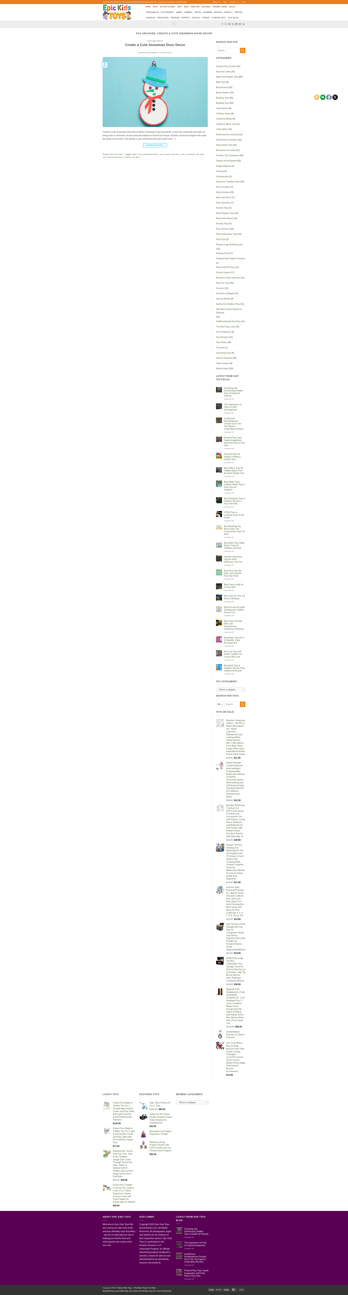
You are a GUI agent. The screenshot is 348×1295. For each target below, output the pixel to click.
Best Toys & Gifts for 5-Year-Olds (233, 585)
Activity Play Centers (226, 66)
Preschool (163, 18)
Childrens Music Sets (226, 124)
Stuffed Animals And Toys (228, 321)
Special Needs (223, 299)
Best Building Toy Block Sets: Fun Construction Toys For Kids (234, 530)
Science (220, 288)
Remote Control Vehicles (228, 278)
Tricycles (220, 347)
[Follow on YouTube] (240, 24)
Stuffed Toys (219, 18)
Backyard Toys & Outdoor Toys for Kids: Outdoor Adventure (234, 668)
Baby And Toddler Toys (227, 77)
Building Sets (222, 98)
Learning (207, 12)
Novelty (228, 12)
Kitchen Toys (222, 208)
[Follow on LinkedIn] (236, 24)
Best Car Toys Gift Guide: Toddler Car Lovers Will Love (233, 654)
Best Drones (222, 87)
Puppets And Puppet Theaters (230, 258)
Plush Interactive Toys (226, 234)
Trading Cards (219, 7)
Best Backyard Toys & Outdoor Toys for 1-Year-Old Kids (234, 501)
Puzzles (196, 18)
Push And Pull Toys (225, 267)
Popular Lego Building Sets (229, 244)
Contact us (234, 2)
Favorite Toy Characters (227, 155)
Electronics (167, 12)
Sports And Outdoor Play (228, 304)
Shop (243, 2)
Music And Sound (224, 218)
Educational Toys (224, 145)
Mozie (169, 53)
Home (148, 7)
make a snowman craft (190, 154)
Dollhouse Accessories (227, 134)
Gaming (220, 171)
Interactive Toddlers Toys (228, 181)
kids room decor (223, 197)
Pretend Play (222, 253)
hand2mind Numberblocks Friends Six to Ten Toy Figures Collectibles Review (233, 423)
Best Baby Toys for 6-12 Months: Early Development (234, 640)
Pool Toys (221, 239)
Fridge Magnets (223, 166)
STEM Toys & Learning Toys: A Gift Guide (234, 515)
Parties (239, 12)
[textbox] (230, 689)
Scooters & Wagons (225, 293)
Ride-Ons (195, 7)
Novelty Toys (222, 223)
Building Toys (222, 103)
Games (179, 12)
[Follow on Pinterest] (229, 24)
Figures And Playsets (226, 161)
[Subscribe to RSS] (233, 24)
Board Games (222, 92)
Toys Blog (233, 18)
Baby (186, 7)
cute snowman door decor (170, 154)
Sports (206, 18)
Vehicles (151, 18)
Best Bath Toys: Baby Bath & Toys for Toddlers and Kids (234, 545)
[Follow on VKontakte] (243, 24)
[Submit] (242, 50)
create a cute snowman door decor (145, 154)
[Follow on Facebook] (222, 24)
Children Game (223, 113)
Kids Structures (223, 203)
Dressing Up (152, 12)
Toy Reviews (222, 337)
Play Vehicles (222, 229)
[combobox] (231, 689)
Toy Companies (223, 332)
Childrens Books (224, 119)
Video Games (222, 363)
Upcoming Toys (223, 353)
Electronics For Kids (225, 150)
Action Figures (167, 7)
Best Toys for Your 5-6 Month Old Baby (234, 597)
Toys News (221, 342)
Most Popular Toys (225, 213)
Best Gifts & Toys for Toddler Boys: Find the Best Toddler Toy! (234, 470)
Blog (225, 2)
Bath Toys (221, 82)
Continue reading (155, 145)
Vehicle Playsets (224, 358)
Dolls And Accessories (227, 140)
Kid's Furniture (223, 187)
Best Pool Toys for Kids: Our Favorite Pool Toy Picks (232, 573)
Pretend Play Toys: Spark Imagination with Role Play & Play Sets (234, 441)
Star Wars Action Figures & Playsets (229, 311)
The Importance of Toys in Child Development (232, 407)
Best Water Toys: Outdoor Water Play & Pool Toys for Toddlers (234, 486)
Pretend (175, 18)
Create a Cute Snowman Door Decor (155, 45)
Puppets (185, 18)
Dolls (232, 7)
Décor (198, 12)
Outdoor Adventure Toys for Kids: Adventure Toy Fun (233, 559)
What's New (222, 368)
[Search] (174, 24)
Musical (218, 12)
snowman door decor (132, 157)
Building (206, 7)
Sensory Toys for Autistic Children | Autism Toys (232, 456)
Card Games (222, 108)
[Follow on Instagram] (226, 24)
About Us (216, 2)
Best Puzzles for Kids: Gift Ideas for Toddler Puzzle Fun (234, 610)
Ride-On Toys (222, 283)
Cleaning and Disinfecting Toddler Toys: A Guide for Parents (233, 392)
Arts (179, 7)
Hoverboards (222, 176)
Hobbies (188, 12)
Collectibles (221, 129)
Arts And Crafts (155, 41)
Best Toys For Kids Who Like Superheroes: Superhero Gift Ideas (234, 625)
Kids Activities (222, 192)
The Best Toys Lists (225, 327)
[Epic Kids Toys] (122, 12)
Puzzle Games (223, 272)
